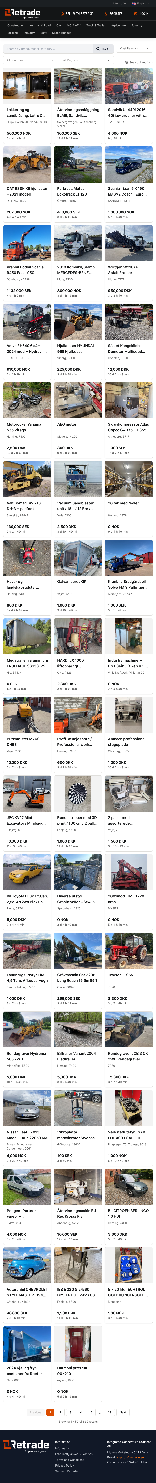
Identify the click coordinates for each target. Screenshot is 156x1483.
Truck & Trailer (95, 25)
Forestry (136, 25)
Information (120, 3)
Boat (43, 32)
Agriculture (118, 25)
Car (58, 25)
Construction (15, 25)
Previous (35, 1412)
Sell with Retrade (79, 14)
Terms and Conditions (69, 1459)
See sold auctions (141, 62)
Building (12, 32)
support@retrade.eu (130, 1457)
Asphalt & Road (40, 25)
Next (123, 1412)
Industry (29, 32)
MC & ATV (74, 25)
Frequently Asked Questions (74, 1454)
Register (116, 14)
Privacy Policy (64, 1465)
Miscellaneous (61, 32)
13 (109, 1412)
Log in (144, 14)
